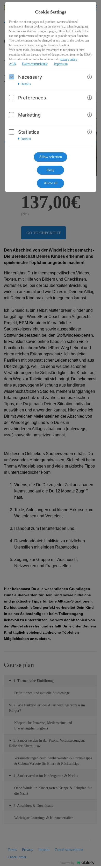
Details (26, 84)
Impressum (61, 64)
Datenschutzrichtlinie (35, 64)
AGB (12, 64)
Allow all (50, 183)
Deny (50, 170)
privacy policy (68, 59)
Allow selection (50, 157)
